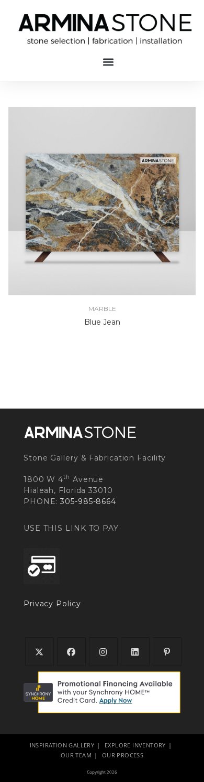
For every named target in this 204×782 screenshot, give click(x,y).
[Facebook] (71, 651)
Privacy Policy (52, 603)
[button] (108, 61)
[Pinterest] (167, 651)
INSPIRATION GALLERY (62, 745)
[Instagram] (103, 651)
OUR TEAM (76, 755)
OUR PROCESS (122, 755)
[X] (39, 651)
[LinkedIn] (135, 651)
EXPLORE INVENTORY (135, 745)
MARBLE (102, 309)
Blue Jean (102, 322)
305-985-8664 (88, 501)
